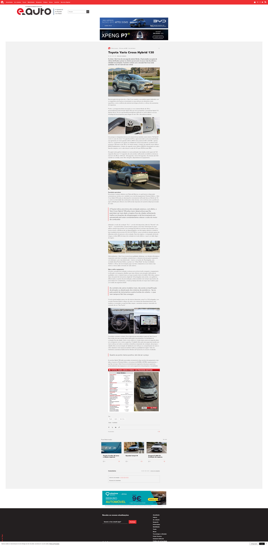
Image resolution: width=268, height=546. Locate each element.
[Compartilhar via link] (119, 427)
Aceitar (261, 543)
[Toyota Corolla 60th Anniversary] (111, 447)
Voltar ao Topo (2, 539)
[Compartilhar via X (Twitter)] (112, 427)
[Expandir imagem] (116, 125)
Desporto (155, 522)
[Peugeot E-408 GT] (157, 447)
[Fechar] (266, 544)
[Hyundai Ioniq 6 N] (134, 447)
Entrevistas (156, 524)
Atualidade (156, 515)
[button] (255, 2)
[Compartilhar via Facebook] (109, 427)
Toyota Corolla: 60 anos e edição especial (111, 456)
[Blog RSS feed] (265, 2)
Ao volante (156, 519)
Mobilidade (156, 526)
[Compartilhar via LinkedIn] (115, 427)
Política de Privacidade (54, 543)
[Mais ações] (159, 48)
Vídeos (155, 517)
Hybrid (115, 419)
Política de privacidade (158, 541)
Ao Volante (114, 422)
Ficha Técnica (157, 536)
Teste (154, 529)
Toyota (110, 419)
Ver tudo (165, 439)
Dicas (154, 531)
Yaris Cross (122, 419)
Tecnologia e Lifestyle (158, 534)
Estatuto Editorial (158, 538)
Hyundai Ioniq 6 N (132, 455)
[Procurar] (87, 11)
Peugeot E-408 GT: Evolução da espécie (155, 456)
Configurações (254, 543)
